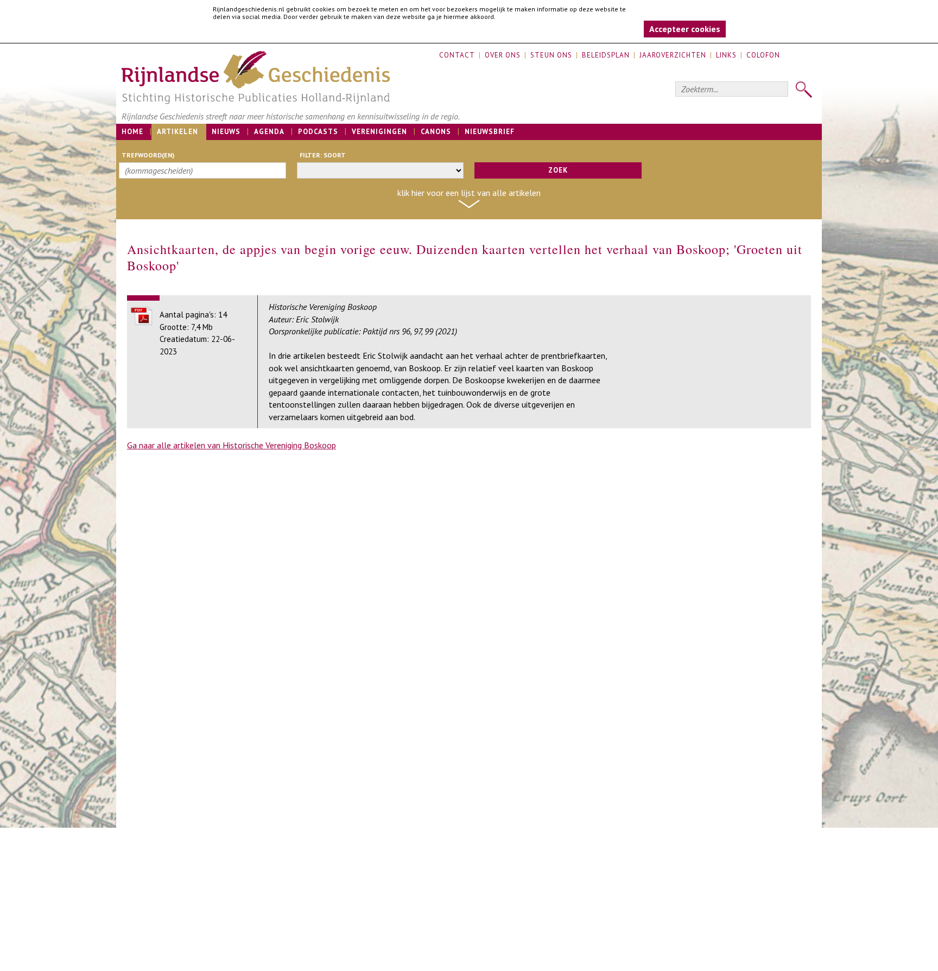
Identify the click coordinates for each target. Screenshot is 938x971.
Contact (457, 55)
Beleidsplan (606, 55)
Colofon (763, 55)
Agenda (269, 131)
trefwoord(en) (148, 155)
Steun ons (551, 55)
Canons (436, 131)
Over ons (503, 55)
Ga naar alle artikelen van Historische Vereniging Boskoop (231, 445)
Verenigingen (379, 131)
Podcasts (318, 131)
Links (726, 55)
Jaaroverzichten (672, 55)
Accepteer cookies (684, 28)
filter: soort (323, 155)
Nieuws (226, 131)
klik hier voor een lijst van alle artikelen (469, 192)
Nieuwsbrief (490, 131)
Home (132, 131)
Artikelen (177, 131)
